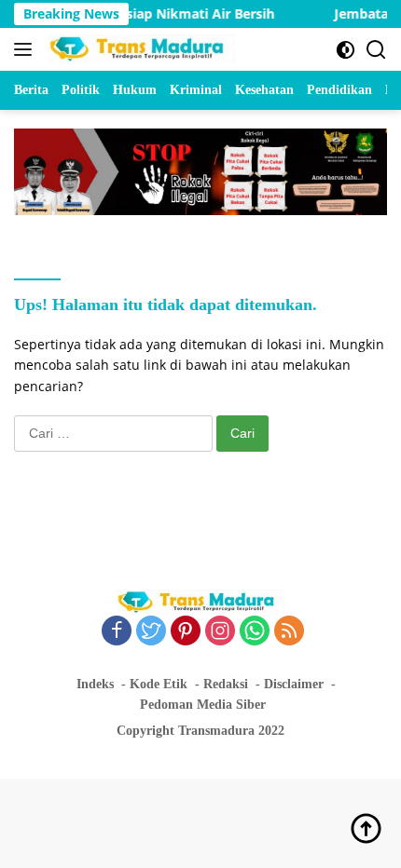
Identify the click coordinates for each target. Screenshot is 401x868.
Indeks (95, 684)
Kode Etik (158, 684)
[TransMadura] (139, 48)
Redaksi (225, 684)
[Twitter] (151, 632)
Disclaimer (294, 684)
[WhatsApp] (255, 632)
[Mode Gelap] (345, 49)
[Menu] (26, 49)
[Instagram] (220, 632)
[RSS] (289, 632)
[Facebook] (116, 632)
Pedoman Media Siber (203, 705)
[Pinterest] (185, 632)
